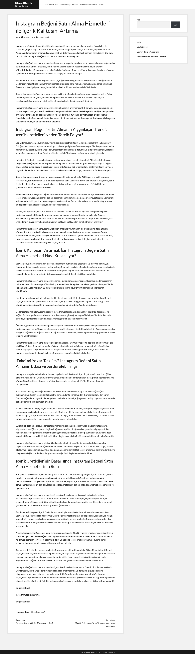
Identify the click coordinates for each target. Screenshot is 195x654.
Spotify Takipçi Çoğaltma (69, 4)
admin (18, 37)
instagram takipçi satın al (28, 594)
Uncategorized (38, 611)
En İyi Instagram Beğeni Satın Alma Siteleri (35, 623)
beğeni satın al (23, 601)
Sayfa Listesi (53, 4)
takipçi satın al (23, 587)
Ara (138, 19)
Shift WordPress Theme (89, 652)
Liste (46, 4)
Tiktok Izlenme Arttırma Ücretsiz (91, 4)
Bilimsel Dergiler (24, 3)
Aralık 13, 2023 (29, 37)
